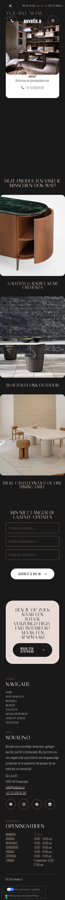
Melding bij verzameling (21, 895)
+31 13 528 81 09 (35, 88)
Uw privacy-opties (27, 889)
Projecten (12, 722)
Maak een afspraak (27, 650)
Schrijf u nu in (29, 574)
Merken (10, 705)
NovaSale (11, 701)
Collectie (12, 709)
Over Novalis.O (15, 696)
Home (9, 692)
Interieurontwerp (17, 714)
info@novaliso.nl (15, 787)
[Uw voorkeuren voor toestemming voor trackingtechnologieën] (6, 896)
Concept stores (15, 718)
